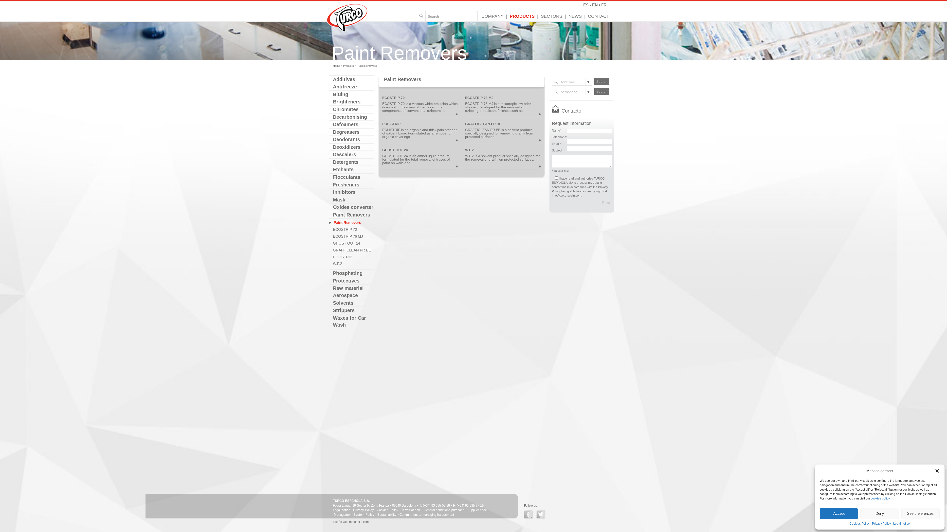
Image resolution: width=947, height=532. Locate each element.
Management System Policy (354, 514)
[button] (937, 470)
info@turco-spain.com (566, 195)
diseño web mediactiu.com (351, 522)
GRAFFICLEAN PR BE (352, 250)
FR (604, 5)
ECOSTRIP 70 (345, 229)
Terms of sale (411, 510)
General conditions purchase (444, 510)
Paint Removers (347, 222)
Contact (598, 16)
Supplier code (477, 510)
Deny (879, 513)
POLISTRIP (342, 257)
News (575, 16)
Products (522, 16)
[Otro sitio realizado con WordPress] (347, 6)
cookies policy (880, 498)
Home (336, 65)
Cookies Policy (860, 523)
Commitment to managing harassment (427, 514)
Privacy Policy (881, 523)
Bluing (340, 94)
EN (595, 5)
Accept (839, 513)
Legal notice (901, 523)
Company (492, 16)
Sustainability (387, 514)
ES (586, 5)
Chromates (346, 109)
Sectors (551, 16)
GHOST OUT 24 (346, 243)
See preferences (920, 513)
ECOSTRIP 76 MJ (348, 236)
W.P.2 (337, 264)
